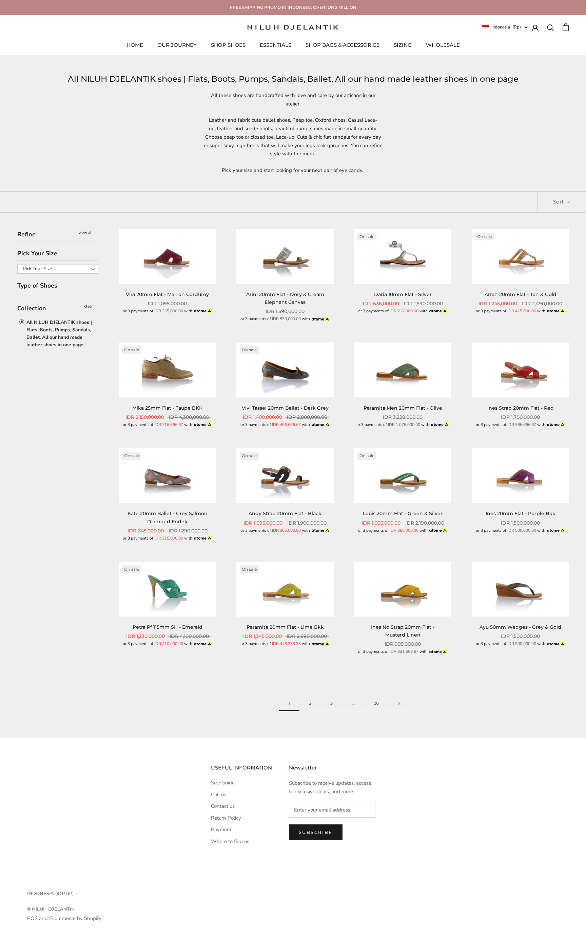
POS (32, 918)
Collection (31, 308)
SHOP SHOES (228, 44)
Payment (221, 829)
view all (86, 232)
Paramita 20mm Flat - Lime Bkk (285, 627)
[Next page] (398, 703)
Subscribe (316, 832)
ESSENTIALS (275, 44)
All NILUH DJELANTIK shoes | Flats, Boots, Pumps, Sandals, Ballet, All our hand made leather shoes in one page (58, 333)
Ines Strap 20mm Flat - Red (520, 408)
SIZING (403, 44)
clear (88, 306)
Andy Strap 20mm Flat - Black (285, 513)
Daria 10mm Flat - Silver (403, 294)
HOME (134, 44)
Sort (559, 201)
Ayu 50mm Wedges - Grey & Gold (520, 627)
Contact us (223, 806)
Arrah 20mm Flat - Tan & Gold (520, 294)
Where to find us (230, 841)
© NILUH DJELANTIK (50, 909)
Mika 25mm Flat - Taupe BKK (167, 408)
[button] (505, 27)
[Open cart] (566, 27)
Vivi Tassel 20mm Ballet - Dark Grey (285, 408)
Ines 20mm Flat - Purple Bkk (520, 513)
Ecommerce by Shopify (75, 918)
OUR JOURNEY (177, 44)
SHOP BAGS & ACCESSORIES (342, 44)
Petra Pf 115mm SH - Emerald (167, 627)
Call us (218, 794)
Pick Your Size (37, 253)
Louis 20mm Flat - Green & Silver (403, 513)
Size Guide (223, 782)
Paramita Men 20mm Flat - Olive (403, 408)
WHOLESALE (443, 44)
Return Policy (226, 818)
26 (376, 703)
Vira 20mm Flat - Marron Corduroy (167, 294)
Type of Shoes (37, 285)
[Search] (550, 27)
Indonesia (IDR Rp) (50, 893)
